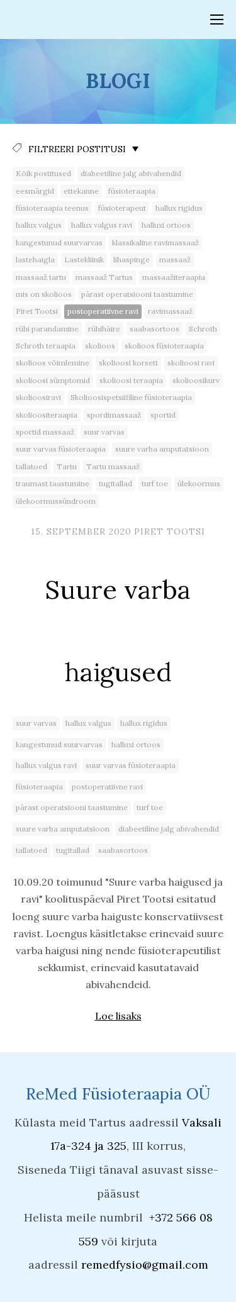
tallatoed (31, 466)
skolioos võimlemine (52, 362)
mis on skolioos (44, 294)
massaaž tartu (41, 277)
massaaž (175, 259)
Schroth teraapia (46, 345)
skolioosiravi (38, 397)
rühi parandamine (47, 328)
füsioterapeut (122, 208)
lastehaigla (35, 259)
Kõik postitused (43, 173)
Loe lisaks (118, 1016)
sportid (163, 415)
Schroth (203, 328)
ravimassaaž (170, 311)
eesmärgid (35, 191)
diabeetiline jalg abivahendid (131, 173)
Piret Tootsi (37, 311)
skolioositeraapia (46, 415)
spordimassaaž (114, 415)
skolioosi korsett (128, 362)
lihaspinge (131, 259)
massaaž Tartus (104, 277)
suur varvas (104, 432)
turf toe (155, 483)
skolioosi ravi (191, 362)
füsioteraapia (131, 191)
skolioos (100, 345)
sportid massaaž (45, 432)
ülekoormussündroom (56, 501)
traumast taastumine (52, 483)
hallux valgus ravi (101, 225)
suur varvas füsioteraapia (61, 448)
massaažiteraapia (173, 277)
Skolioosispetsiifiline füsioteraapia (131, 397)
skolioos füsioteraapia (164, 345)
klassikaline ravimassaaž (155, 242)
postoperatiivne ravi (102, 311)
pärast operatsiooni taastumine (137, 294)
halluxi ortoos (166, 225)
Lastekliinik (84, 259)
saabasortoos (154, 328)
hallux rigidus (179, 208)
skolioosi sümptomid (53, 380)
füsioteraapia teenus (52, 208)
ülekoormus (198, 483)
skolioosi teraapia (131, 380)
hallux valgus (39, 225)
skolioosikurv (196, 380)
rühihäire (104, 328)
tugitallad (115, 483)
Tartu (67, 466)
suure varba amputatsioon (162, 448)
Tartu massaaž (113, 466)
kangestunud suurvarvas (59, 242)
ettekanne (81, 191)
